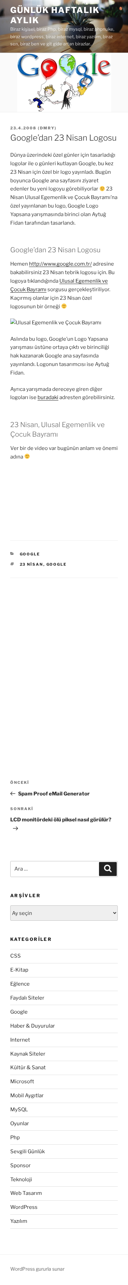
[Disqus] (64, 663)
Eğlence (20, 984)
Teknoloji (21, 1179)
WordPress (24, 1207)
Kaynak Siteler (27, 1054)
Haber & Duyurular (32, 1026)
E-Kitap (19, 970)
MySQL (19, 1109)
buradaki (48, 397)
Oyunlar (19, 1123)
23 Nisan (31, 564)
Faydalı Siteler (27, 998)
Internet (20, 1040)
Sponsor (20, 1165)
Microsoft (22, 1081)
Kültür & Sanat (28, 1067)
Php (15, 1137)
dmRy (47, 128)
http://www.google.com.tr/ (60, 264)
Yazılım (18, 1221)
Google (30, 554)
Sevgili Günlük (27, 1151)
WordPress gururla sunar (37, 1269)
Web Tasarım (26, 1193)
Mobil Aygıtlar (27, 1095)
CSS (15, 956)
